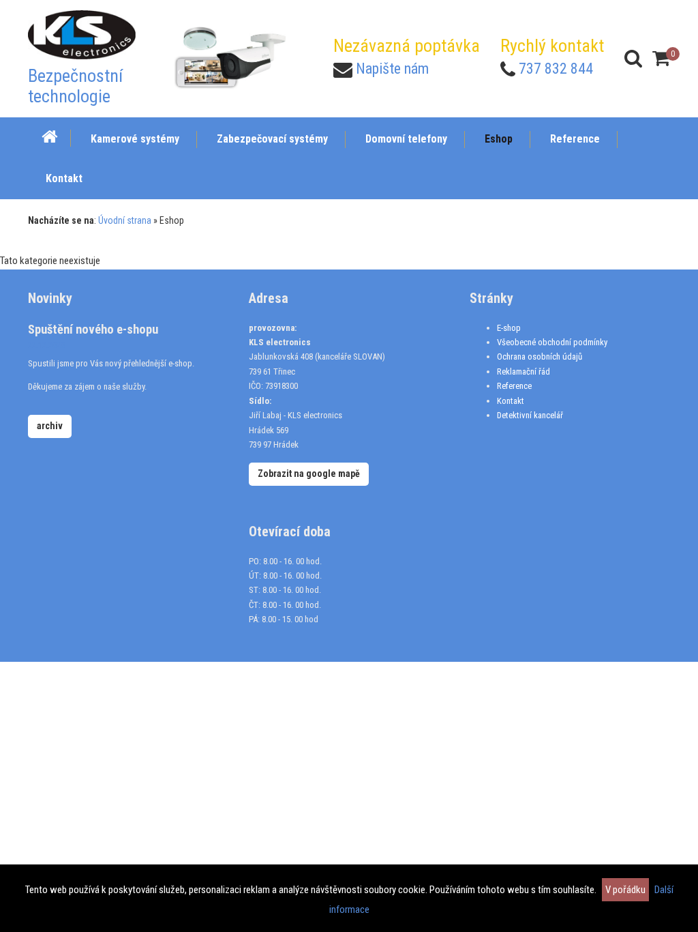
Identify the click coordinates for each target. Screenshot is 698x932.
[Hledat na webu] (633, 58)
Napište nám (392, 68)
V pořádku (625, 890)
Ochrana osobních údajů (539, 356)
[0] (661, 58)
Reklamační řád (523, 371)
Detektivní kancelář (530, 415)
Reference (514, 386)
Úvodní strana (124, 220)
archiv (50, 425)
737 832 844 (556, 68)
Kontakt (510, 401)
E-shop (509, 328)
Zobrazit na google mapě (309, 473)
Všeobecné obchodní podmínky (552, 342)
